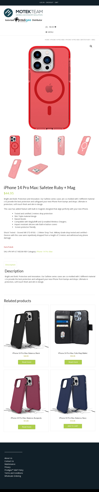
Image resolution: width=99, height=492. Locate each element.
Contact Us (9, 461)
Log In (42, 2)
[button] (91, 46)
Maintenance (10, 464)
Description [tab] (10, 264)
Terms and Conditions (14, 473)
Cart (56, 2)
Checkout (49, 2)
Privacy (7, 467)
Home (47, 40)
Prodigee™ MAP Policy (14, 470)
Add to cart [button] (73, 426)
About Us (8, 458)
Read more (26, 362)
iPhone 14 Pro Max (57, 40)
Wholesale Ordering (13, 476)
